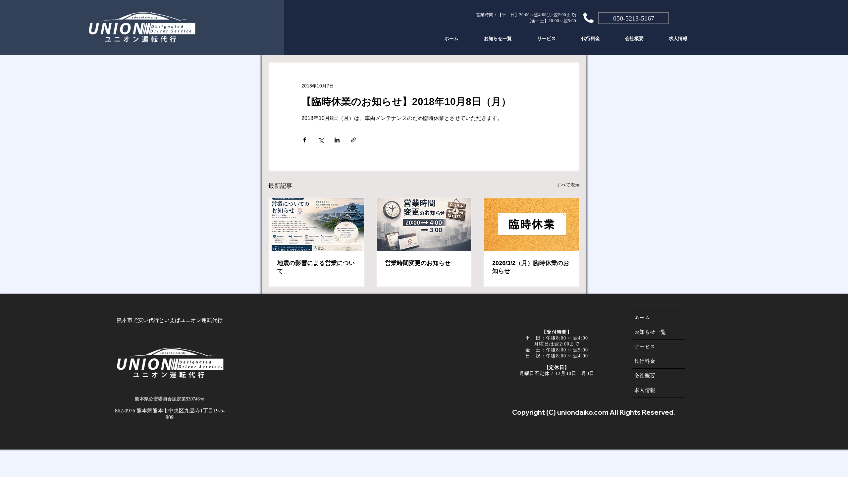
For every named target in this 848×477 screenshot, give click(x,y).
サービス (644, 346)
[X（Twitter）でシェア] (321, 140)
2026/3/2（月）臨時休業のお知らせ (530, 267)
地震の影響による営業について (316, 267)
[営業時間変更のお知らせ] (424, 224)
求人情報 (644, 390)
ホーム (642, 317)
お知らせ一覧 (650, 332)
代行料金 (644, 361)
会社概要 (644, 375)
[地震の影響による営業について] (316, 224)
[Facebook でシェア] (304, 140)
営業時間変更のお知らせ (417, 263)
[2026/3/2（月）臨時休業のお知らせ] (531, 224)
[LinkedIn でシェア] (337, 140)
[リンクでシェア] (353, 140)
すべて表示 (568, 184)
